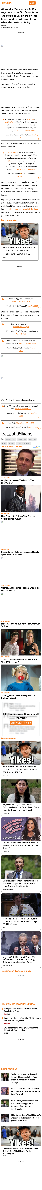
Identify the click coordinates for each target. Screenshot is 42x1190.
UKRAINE (11, 443)
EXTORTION (32, 439)
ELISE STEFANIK (22, 439)
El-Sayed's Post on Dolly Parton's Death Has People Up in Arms (21, 1010)
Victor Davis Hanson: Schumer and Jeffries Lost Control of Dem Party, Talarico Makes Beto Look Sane (19, 959)
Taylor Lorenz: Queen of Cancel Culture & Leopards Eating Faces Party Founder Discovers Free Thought (21, 807)
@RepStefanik (13, 153)
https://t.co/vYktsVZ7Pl (23, 409)
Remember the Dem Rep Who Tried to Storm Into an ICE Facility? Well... (22, 1019)
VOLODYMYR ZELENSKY (23, 443)
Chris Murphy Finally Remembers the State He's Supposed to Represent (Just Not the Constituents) (20, 883)
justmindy (6, 813)
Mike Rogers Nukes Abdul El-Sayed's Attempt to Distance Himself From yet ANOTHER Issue (20, 921)
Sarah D (3, 26)
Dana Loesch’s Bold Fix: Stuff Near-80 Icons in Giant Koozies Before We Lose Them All (20, 845)
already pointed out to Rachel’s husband (21, 209)
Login (32, 3)
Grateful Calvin (8, 889)
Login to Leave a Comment (21, 723)
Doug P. (5, 257)
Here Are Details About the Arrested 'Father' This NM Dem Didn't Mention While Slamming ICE (19, 251)
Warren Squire (7, 965)
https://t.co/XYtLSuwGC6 (25, 423)
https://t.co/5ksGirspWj (21, 327)
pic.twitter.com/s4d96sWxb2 (24, 131)
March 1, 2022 (21, 176)
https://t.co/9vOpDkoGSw (26, 169)
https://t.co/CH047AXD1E (21, 302)
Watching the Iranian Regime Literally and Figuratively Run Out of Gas (21, 1029)
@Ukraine (30, 119)
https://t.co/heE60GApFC (28, 344)
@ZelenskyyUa (10, 122)
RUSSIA (4, 443)
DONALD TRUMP (10, 439)
